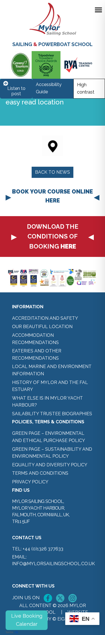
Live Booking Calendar (26, 620)
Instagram (72, 598)
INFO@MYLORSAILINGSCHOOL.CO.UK (53, 563)
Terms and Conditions (40, 473)
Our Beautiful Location (42, 326)
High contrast (85, 88)
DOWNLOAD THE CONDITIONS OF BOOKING (52, 236)
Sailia (9, 632)
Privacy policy (30, 481)
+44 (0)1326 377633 (43, 549)
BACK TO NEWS (52, 172)
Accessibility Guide (49, 88)
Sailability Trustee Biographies (52, 413)
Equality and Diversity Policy (49, 464)
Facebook (48, 598)
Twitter (60, 598)
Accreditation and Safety (45, 318)
